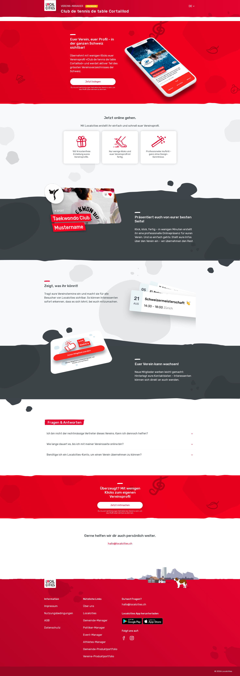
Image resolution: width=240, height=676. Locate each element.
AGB (47, 620)
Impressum (51, 606)
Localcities (89, 613)
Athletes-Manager (94, 642)
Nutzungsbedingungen (58, 613)
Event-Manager (92, 634)
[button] (190, 6)
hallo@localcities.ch (120, 543)
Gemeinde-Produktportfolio (100, 649)
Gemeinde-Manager (95, 620)
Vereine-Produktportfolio (98, 656)
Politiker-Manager (94, 627)
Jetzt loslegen (93, 81)
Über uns (88, 606)
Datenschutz (52, 627)
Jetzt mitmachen (120, 505)
